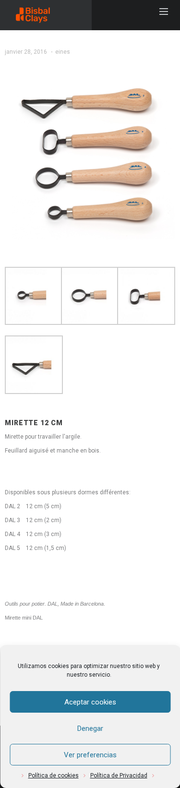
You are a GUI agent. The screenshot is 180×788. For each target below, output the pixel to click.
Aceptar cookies (90, 702)
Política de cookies (53, 775)
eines (62, 51)
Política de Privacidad (118, 775)
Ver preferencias (90, 755)
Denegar (90, 728)
